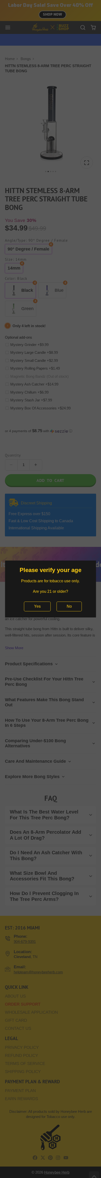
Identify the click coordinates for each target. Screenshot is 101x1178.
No (69, 606)
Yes (37, 606)
